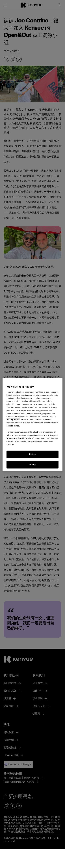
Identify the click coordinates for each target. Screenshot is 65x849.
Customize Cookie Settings (20, 438)
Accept (32, 464)
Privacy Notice (13, 420)
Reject (32, 454)
